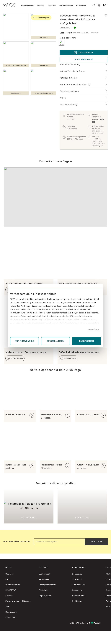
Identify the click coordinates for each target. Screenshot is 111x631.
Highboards (77, 601)
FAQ (7, 579)
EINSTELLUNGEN (55, 341)
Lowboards (77, 574)
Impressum (10, 617)
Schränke (78, 568)
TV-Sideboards (78, 585)
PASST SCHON (86, 341)
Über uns (9, 574)
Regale (43, 568)
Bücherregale (45, 574)
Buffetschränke (79, 596)
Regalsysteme (45, 596)
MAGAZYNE (10, 590)
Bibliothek (43, 590)
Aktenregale (44, 579)
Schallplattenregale (47, 585)
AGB (7, 606)
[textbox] (59, 541)
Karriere (9, 596)
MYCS (8, 568)
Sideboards (77, 579)
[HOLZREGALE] (28, 492)
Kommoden (77, 590)
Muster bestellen (12, 585)
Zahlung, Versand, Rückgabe (18, 601)
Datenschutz (93, 329)
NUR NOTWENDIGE (24, 341)
